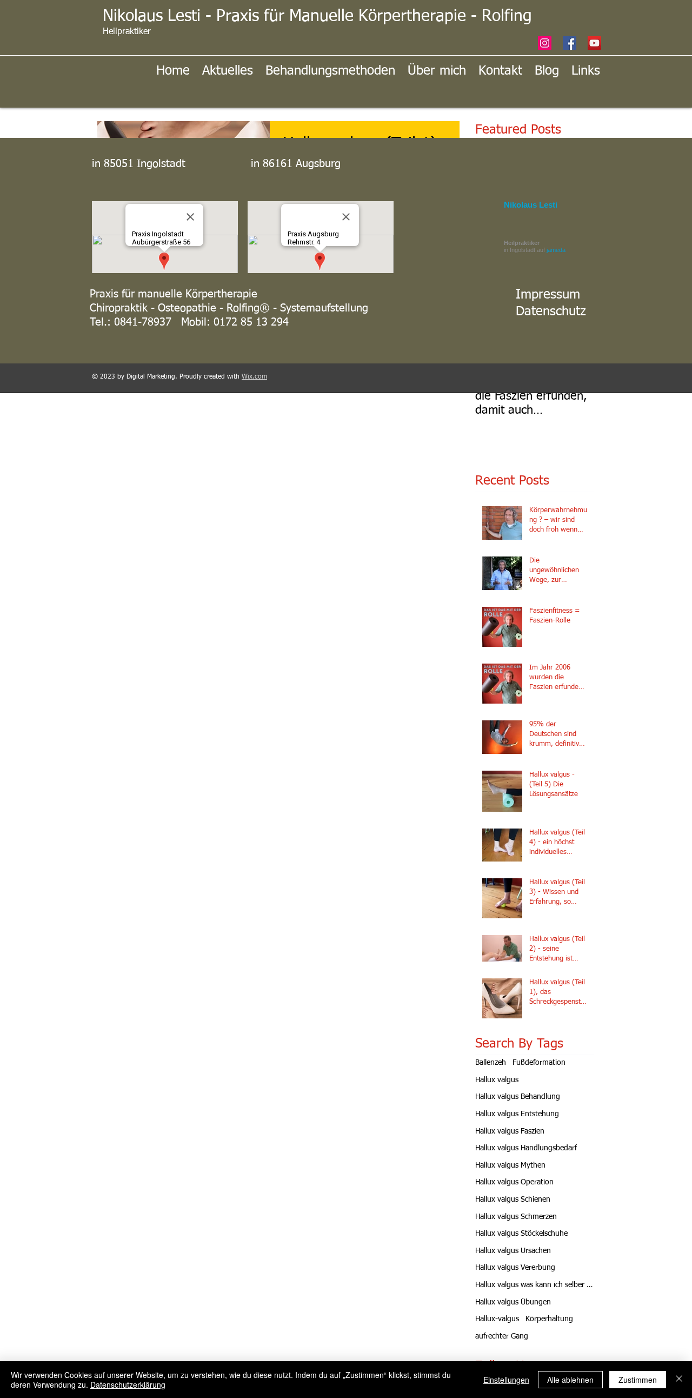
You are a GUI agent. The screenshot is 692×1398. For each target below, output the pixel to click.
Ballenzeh (490, 1062)
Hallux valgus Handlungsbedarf (526, 1148)
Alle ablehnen (570, 1379)
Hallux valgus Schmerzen (516, 1217)
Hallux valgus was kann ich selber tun (534, 1285)
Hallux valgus (496, 1080)
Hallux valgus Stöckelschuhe (521, 1233)
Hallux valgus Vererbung (515, 1267)
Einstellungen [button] (506, 1379)
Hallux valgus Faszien (509, 1131)
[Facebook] (569, 43)
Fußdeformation (539, 1062)
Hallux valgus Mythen (510, 1165)
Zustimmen (637, 1379)
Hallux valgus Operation (514, 1182)
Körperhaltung (549, 1319)
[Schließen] (679, 1379)
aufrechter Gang (501, 1336)
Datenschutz (551, 311)
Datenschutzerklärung (127, 1384)
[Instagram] (544, 43)
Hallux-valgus (497, 1319)
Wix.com (254, 377)
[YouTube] (594, 43)
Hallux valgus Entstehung (517, 1114)
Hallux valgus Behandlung (517, 1097)
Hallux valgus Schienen (512, 1199)
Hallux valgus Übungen (513, 1302)
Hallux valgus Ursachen (513, 1251)
